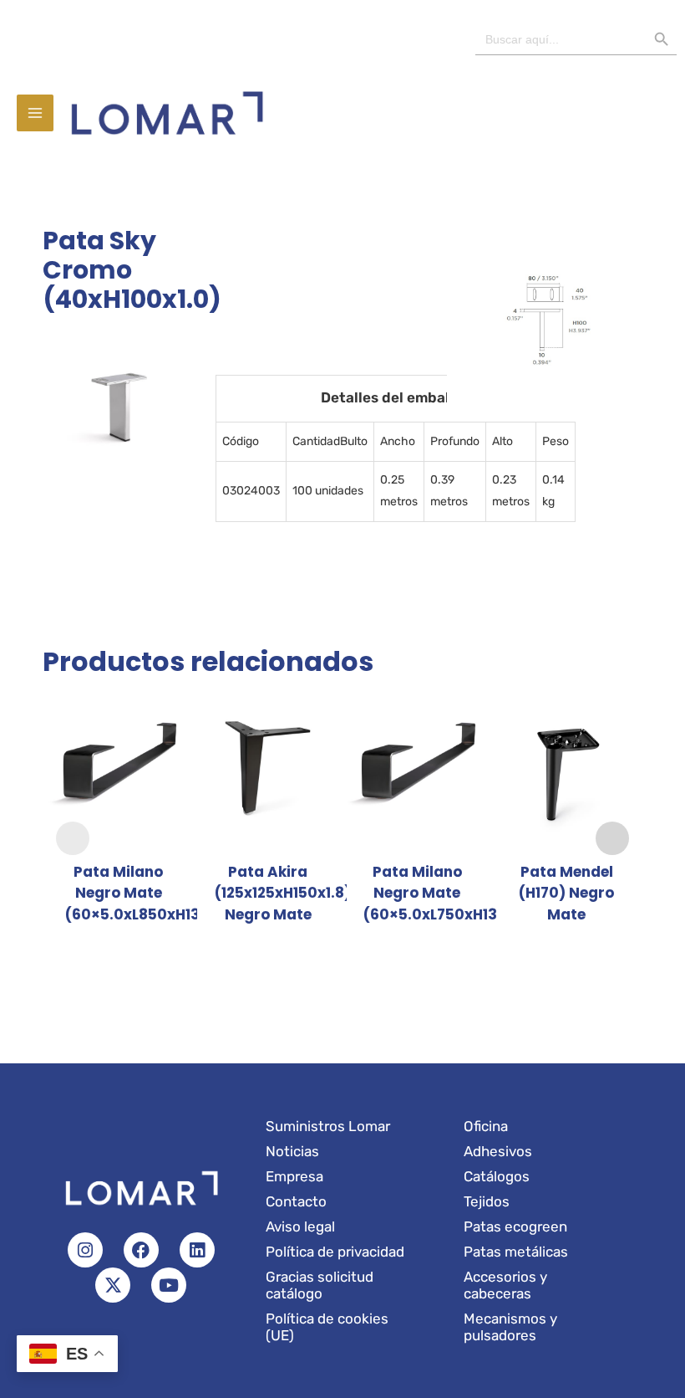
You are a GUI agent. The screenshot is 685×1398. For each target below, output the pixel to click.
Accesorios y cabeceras (505, 1285)
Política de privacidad (335, 1251)
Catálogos (497, 1176)
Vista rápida (118, 834)
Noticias (292, 1151)
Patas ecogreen (515, 1226)
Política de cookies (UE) (327, 1327)
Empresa (294, 1176)
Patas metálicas (516, 1251)
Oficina (486, 1126)
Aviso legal (300, 1226)
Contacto (296, 1201)
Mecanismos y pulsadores (510, 1327)
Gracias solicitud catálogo (319, 1285)
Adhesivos (498, 1151)
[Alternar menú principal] (35, 113)
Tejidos (487, 1201)
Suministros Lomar (328, 1126)
